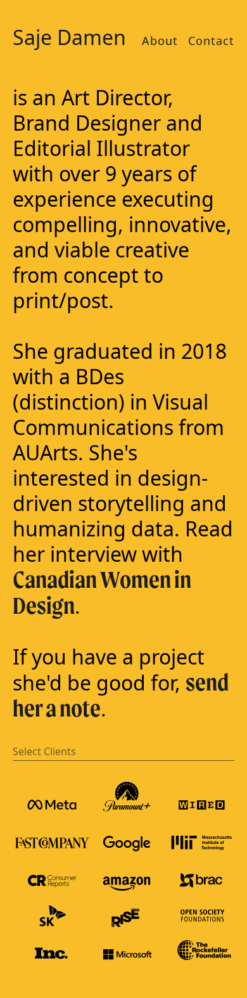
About (160, 40)
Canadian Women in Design (102, 592)
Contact (211, 40)
